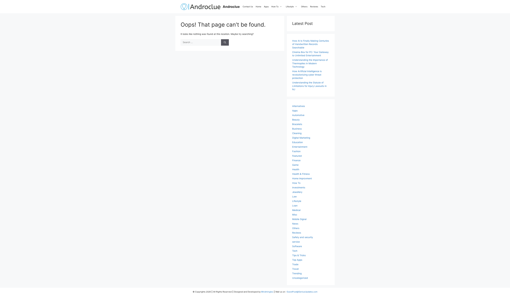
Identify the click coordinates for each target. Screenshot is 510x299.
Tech (323, 6)
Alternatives (298, 106)
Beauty (296, 119)
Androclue (231, 7)
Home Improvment (302, 178)
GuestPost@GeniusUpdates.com (302, 291)
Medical (296, 210)
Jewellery (297, 192)
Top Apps (297, 260)
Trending (297, 273)
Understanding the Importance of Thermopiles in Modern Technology (310, 63)
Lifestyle (290, 6)
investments (298, 187)
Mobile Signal (299, 219)
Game (295, 165)
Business (297, 128)
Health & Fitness (301, 174)
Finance (296, 160)
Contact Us (248, 6)
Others (304, 6)
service (296, 241)
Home (258, 6)
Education (297, 142)
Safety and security (302, 237)
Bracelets (297, 124)
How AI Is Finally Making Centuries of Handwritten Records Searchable (310, 44)
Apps (266, 6)
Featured (297, 156)
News (295, 223)
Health (295, 169)
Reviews (314, 6)
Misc (294, 214)
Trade (295, 264)
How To (275, 6)
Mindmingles (267, 291)
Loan (295, 205)
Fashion (296, 151)
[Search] (225, 42)
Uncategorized (300, 278)
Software (297, 246)
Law (294, 196)
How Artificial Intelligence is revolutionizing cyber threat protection (307, 74)
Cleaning (296, 133)
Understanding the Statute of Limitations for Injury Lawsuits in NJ (309, 86)
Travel (295, 269)
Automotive (298, 115)
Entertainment (299, 147)
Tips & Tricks (299, 255)
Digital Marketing (301, 137)
